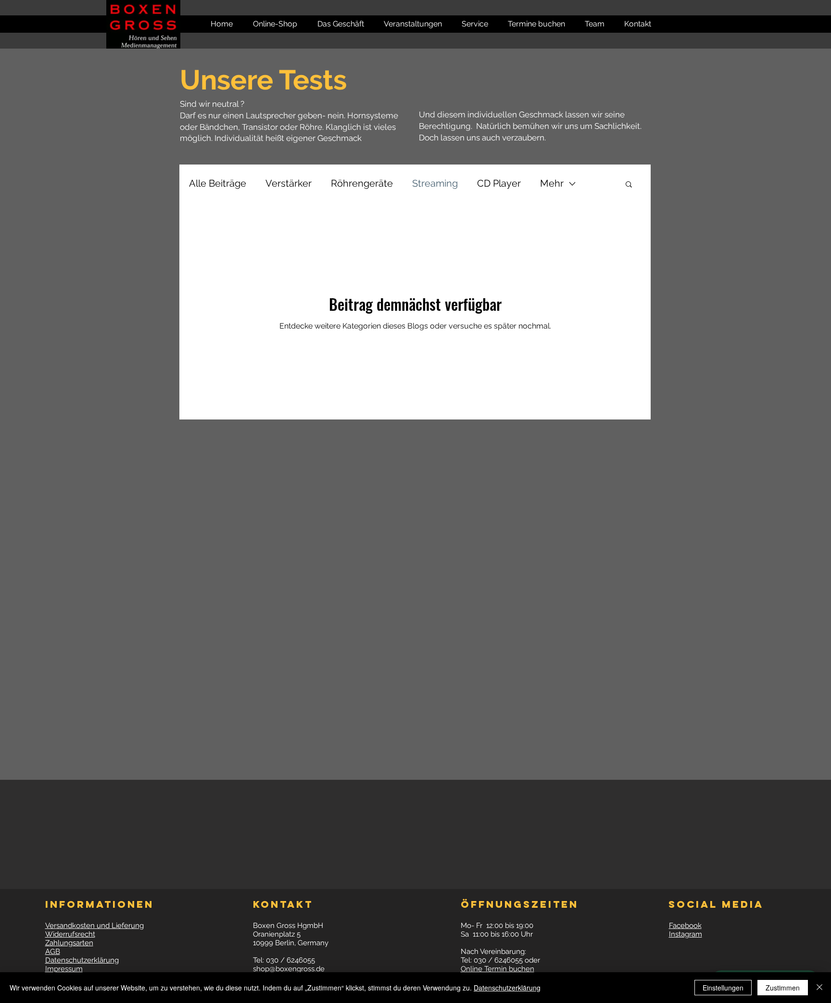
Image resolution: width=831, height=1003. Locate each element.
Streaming (435, 183)
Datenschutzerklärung (507, 987)
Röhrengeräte (362, 183)
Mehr (552, 183)
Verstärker (288, 183)
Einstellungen (723, 987)
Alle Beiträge (217, 183)
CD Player (499, 183)
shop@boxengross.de (289, 969)
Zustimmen (783, 987)
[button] (632, 24)
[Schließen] (819, 987)
